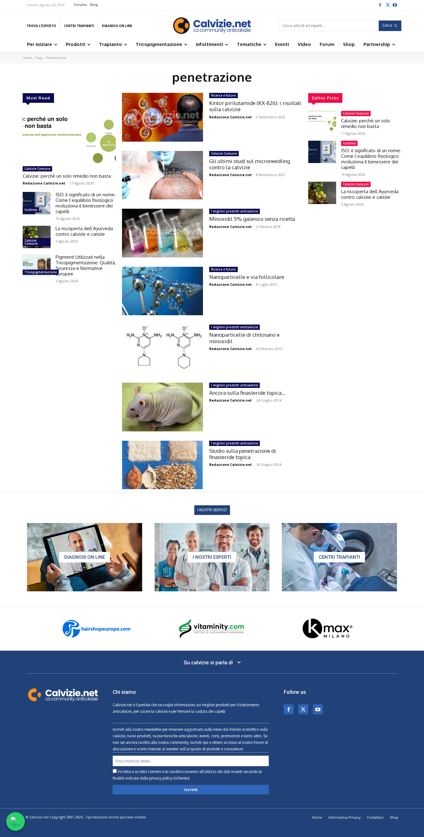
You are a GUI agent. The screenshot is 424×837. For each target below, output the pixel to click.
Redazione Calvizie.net (44, 183)
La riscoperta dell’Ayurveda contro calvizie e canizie (84, 231)
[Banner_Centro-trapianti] (339, 557)
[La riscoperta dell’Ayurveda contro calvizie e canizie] (37, 237)
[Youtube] (395, 4)
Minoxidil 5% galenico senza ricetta (252, 219)
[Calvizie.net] (212, 25)
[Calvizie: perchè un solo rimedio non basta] (69, 137)
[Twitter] (387, 4)
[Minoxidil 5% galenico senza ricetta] (162, 233)
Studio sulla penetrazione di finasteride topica (242, 454)
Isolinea (31, 209)
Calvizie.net (122, 705)
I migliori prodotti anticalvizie (234, 211)
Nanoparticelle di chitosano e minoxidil (244, 337)
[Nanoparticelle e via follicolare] (162, 291)
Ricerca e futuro (223, 95)
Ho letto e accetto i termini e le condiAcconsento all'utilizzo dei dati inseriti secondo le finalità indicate (187, 774)
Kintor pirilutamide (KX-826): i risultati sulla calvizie (255, 106)
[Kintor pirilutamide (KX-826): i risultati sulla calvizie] (162, 117)
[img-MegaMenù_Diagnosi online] (84, 557)
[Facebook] (380, 4)
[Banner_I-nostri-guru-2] (212, 557)
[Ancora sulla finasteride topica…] (162, 407)
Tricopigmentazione (41, 272)
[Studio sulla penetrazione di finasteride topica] (162, 465)
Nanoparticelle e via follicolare (246, 277)
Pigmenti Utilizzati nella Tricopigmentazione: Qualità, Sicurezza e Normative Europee (86, 265)
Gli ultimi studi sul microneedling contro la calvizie (249, 164)
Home (27, 58)
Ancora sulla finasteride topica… (247, 392)
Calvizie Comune (37, 168)
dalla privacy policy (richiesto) (165, 778)
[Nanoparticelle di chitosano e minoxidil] (162, 349)
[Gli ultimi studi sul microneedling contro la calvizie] (162, 175)
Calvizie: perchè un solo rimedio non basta (67, 176)
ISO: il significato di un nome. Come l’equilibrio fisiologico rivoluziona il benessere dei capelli (86, 203)
